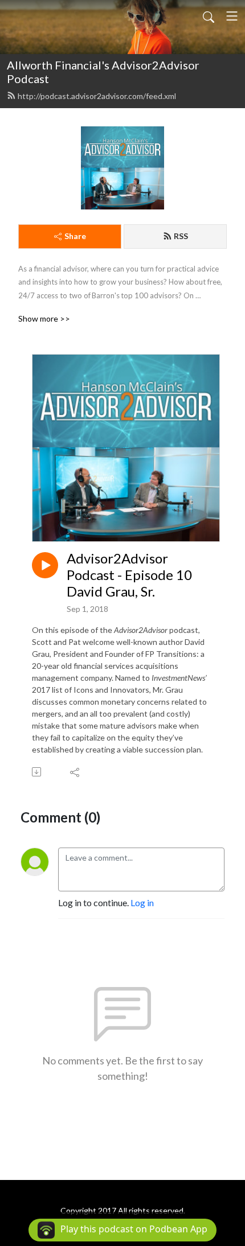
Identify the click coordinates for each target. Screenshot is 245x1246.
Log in (142, 902)
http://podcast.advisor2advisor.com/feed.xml (97, 96)
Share (75, 236)
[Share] (75, 772)
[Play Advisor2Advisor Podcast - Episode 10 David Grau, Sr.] (45, 565)
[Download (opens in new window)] (37, 772)
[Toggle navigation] (232, 16)
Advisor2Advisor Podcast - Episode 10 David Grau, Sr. (129, 574)
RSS (181, 236)
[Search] (208, 16)
